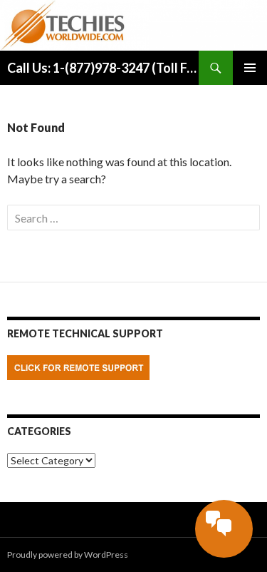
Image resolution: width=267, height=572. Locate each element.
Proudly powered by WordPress (67, 554)
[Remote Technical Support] (78, 366)
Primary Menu (250, 68)
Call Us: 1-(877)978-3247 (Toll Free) (103, 68)
